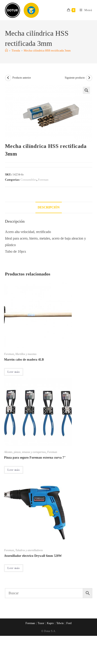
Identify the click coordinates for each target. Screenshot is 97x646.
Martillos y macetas (26, 354)
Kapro (50, 623)
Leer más (13, 371)
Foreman (43, 179)
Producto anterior (21, 77)
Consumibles (29, 179)
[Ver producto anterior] (8, 78)
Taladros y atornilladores (29, 550)
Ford (69, 623)
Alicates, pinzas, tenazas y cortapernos (25, 452)
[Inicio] (6, 50)
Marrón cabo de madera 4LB (24, 359)
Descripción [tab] (49, 207)
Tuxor (41, 623)
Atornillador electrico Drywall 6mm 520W (33, 555)
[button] (86, 90)
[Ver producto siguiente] (89, 78)
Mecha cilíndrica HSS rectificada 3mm (47, 50)
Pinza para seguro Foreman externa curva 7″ (35, 457)
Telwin (60, 623)
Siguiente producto (75, 77)
